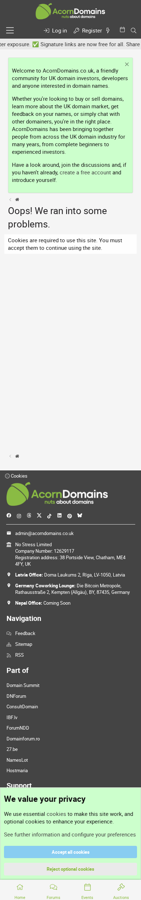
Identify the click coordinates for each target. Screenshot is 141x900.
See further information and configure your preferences (70, 834)
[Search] (134, 30)
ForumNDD (18, 728)
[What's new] (109, 30)
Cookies (18, 476)
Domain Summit (23, 685)
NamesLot (17, 760)
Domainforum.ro (23, 738)
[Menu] (9, 30)
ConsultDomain (22, 706)
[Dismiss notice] (126, 65)
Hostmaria (17, 770)
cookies (56, 813)
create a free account (85, 172)
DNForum (16, 696)
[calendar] (124, 29)
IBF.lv (12, 717)
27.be (12, 749)
